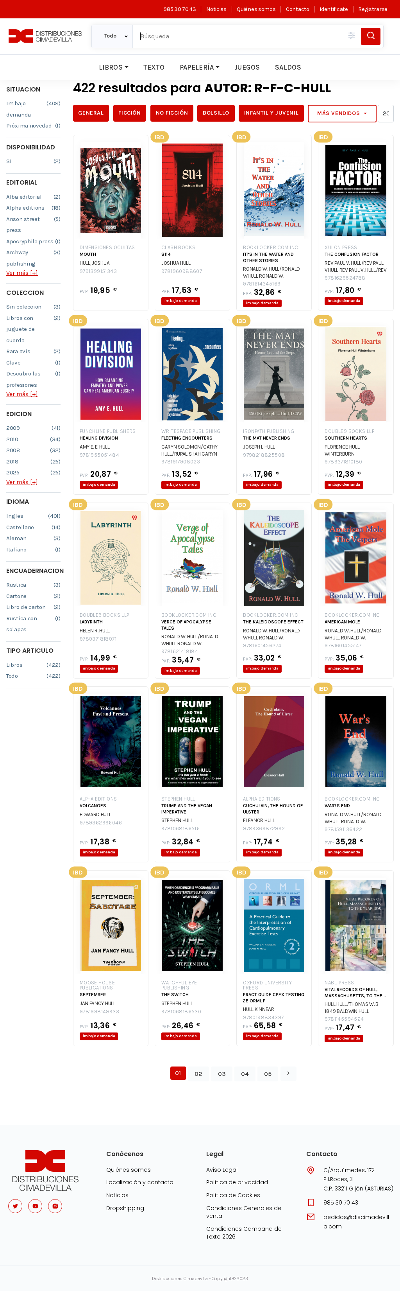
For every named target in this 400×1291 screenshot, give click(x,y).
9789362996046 (101, 822)
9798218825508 (264, 455)
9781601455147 (343, 645)
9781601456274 (262, 645)
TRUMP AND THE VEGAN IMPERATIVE (186, 809)
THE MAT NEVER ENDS (266, 438)
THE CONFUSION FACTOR (352, 254)
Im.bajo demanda (33, 109)
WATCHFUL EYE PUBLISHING (179, 985)
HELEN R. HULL (95, 631)
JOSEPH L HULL (259, 447)
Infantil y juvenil (271, 113)
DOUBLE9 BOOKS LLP (349, 431)
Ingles (33, 515)
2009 (33, 427)
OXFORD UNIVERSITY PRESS (267, 985)
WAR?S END (337, 805)
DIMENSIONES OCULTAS (107, 247)
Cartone (33, 596)
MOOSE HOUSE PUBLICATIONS (97, 985)
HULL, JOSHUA (94, 263)
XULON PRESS (341, 247)
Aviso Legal (222, 1170)
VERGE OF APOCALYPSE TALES (186, 625)
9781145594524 (344, 1019)
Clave (33, 362)
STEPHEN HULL (178, 798)
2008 (33, 450)
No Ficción (172, 113)
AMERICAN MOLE (342, 622)
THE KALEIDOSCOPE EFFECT (273, 622)
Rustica (33, 584)
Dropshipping (125, 1208)
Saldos (288, 67)
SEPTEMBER (93, 994)
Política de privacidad (237, 1182)
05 (267, 1073)
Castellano (33, 527)
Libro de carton (33, 606)
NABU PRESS (339, 982)
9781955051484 (99, 455)
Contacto (297, 9)
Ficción (129, 113)
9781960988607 (181, 271)
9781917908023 (180, 461)
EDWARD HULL (95, 814)
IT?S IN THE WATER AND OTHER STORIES (268, 257)
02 (198, 1073)
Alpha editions (33, 207)
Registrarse (373, 9)
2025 (33, 472)
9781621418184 (179, 651)
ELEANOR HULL (259, 820)
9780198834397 (263, 1017)
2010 (33, 439)
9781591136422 (343, 829)
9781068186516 (180, 828)
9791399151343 (98, 271)
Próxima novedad (33, 125)
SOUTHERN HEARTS (346, 438)
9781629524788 (345, 277)
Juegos (247, 67)
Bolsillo (216, 113)
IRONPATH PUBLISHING (269, 431)
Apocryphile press (33, 241)
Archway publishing (33, 258)
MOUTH (88, 254)
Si (33, 161)
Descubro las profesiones (33, 379)
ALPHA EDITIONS (98, 798)
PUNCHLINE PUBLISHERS (108, 431)
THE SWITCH (175, 994)
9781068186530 (181, 1011)
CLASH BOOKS (178, 247)
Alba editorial (33, 196)
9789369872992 (264, 828)
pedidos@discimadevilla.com (356, 1221)
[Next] (288, 1074)
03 (222, 1073)
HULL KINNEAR (258, 1009)
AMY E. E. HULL (95, 447)
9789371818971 (98, 638)
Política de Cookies (233, 1195)
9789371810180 (343, 461)
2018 (33, 461)
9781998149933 (99, 1011)
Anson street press (33, 224)
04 (245, 1073)
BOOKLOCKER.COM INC (270, 247)
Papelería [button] (197, 67)
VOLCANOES (93, 805)
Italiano (33, 549)
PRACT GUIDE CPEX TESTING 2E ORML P (273, 998)
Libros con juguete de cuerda (33, 329)
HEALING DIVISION (99, 438)
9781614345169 (261, 283)
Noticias (216, 9)
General (91, 113)
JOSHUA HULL (176, 263)
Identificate (334, 9)
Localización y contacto (139, 1182)
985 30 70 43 (180, 9)
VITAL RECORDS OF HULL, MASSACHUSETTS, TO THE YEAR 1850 (353, 993)
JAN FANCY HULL (98, 1003)
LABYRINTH (91, 622)
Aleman (33, 538)
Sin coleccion (33, 306)
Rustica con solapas (33, 624)
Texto (153, 67)
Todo (33, 675)
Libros (111, 67)
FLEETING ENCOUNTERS (186, 438)
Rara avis (33, 351)
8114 (166, 254)
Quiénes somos (256, 9)
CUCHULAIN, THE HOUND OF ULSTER (273, 809)
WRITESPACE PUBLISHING (190, 431)
